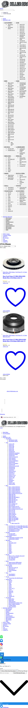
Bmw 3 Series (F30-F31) (11, 91)
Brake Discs (22, 192)
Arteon (9, 194)
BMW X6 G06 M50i (11, 137)
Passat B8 (10, 204)
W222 (9, 162)
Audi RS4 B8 (22, 50)
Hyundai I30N (11, 148)
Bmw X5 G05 (11, 131)
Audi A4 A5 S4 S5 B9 (23, 57)
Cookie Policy (6, 411)
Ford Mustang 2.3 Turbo (22, 94)
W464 (9, 171)
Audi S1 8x (22, 26)
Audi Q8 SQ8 (22, 79)
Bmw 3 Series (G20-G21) (11, 94)
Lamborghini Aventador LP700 (22, 150)
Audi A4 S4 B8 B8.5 (23, 48)
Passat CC (10, 206)
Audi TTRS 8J (23, 45)
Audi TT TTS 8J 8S (23, 43)
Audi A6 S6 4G (23, 63)
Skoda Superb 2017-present (11, 178)
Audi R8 (21, 76)
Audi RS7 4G (22, 69)
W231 (9, 163)
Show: (1, 247)
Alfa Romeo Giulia (10, 25)
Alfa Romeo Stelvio (10, 28)
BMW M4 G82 (11, 109)
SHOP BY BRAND (7, 216)
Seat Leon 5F (22, 179)
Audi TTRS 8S (23, 46)
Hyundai (7, 147)
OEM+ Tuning (6, 234)
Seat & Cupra (20, 173)
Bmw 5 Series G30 (11, 113)
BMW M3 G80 (11, 105)
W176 (9, 157)
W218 (9, 166)
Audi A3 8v (22, 30)
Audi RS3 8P (22, 33)
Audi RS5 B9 (22, 60)
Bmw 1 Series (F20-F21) (11, 83)
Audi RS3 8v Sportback (22, 36)
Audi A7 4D (22, 71)
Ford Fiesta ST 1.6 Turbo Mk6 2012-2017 (23, 84)
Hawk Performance (10, 225)
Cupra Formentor (22, 181)
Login (7, 403)
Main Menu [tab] (5, 432)
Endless (7, 220)
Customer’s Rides (7, 235)
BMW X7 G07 (11, 139)
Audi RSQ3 (22, 62)
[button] (1, 8)
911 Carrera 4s (22, 164)
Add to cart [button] (5, 283)
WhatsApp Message (22, 670)
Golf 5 (9, 198)
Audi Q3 (21, 73)
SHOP (4, 18)
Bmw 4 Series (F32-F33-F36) (11, 97)
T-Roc (9, 208)
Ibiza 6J (21, 175)
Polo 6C (9, 192)
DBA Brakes (9, 218)
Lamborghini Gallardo (22, 153)
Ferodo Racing (9, 224)
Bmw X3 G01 (11, 126)
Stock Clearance (23, 204)
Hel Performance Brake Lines (23, 198)
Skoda (6, 173)
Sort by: (2, 246)
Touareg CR (10, 211)
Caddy (9, 197)
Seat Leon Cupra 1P (23, 177)
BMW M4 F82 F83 (11, 107)
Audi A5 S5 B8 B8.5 (23, 53)
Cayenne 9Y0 (22, 166)
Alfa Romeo (8, 22)
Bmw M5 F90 (11, 115)
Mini (9, 141)
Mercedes (7, 156)
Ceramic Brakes (23, 202)
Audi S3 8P (22, 29)
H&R (7, 229)
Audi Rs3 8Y (22, 40)
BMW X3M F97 (11, 129)
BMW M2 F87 (11, 99)
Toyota (18, 185)
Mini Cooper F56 (12, 144)
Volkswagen (8, 191)
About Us (5, 236)
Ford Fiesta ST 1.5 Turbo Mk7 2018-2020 (23, 88)
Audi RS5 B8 (22, 55)
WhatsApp (2, 414)
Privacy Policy (6, 410)
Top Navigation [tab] (6, 433)
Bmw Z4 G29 (10, 124)
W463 (9, 168)
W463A (9, 169)
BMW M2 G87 (11, 100)
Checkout (5, 240)
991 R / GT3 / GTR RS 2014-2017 (23, 159)
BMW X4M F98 (11, 132)
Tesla (6, 185)
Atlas (9, 195)
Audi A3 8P (22, 27)
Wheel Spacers (23, 195)
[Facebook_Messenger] (1, 641)
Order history (9, 401)
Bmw (5, 81)
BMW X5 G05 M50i (11, 134)
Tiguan (9, 209)
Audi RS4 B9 (22, 59)
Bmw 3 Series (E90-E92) (11, 89)
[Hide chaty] (2, 654)
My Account (6, 237)
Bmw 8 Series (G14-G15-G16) (11, 123)
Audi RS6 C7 (22, 65)
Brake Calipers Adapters (23, 200)
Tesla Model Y (11, 189)
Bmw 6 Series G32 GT (11, 117)
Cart (4, 239)
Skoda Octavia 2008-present (11, 176)
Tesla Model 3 (11, 187)
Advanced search (10, 402)
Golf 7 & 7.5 (10, 201)
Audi (17, 22)
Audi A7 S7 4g (23, 68)
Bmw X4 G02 (11, 128)
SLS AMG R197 (11, 159)
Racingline (8, 219)
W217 (9, 160)
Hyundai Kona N (11, 150)
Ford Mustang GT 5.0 (22, 97)
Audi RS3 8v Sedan (22, 38)
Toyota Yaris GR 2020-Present (23, 188)
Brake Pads (22, 194)
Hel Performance (9, 222)
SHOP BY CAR (6, 20)
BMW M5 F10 (11, 110)
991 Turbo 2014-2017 (23, 162)
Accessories (20, 191)
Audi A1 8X (22, 24)
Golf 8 (9, 203)
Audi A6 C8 (22, 66)
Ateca (21, 183)
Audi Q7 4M (22, 77)
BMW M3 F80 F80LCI (11, 103)
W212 (9, 165)
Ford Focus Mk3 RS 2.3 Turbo (23, 91)
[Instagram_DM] (1, 645)
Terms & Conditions (7, 409)
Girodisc (8, 223)
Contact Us (5, 241)
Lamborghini (20, 147)
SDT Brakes (8, 228)
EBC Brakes (8, 227)
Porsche (19, 156)
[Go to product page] (15, 260)
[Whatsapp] (1, 637)
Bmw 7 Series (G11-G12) (11, 120)
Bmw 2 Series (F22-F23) (11, 86)
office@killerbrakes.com (12, 391)
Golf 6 (9, 200)
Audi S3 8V (22, 32)
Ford (17, 81)
